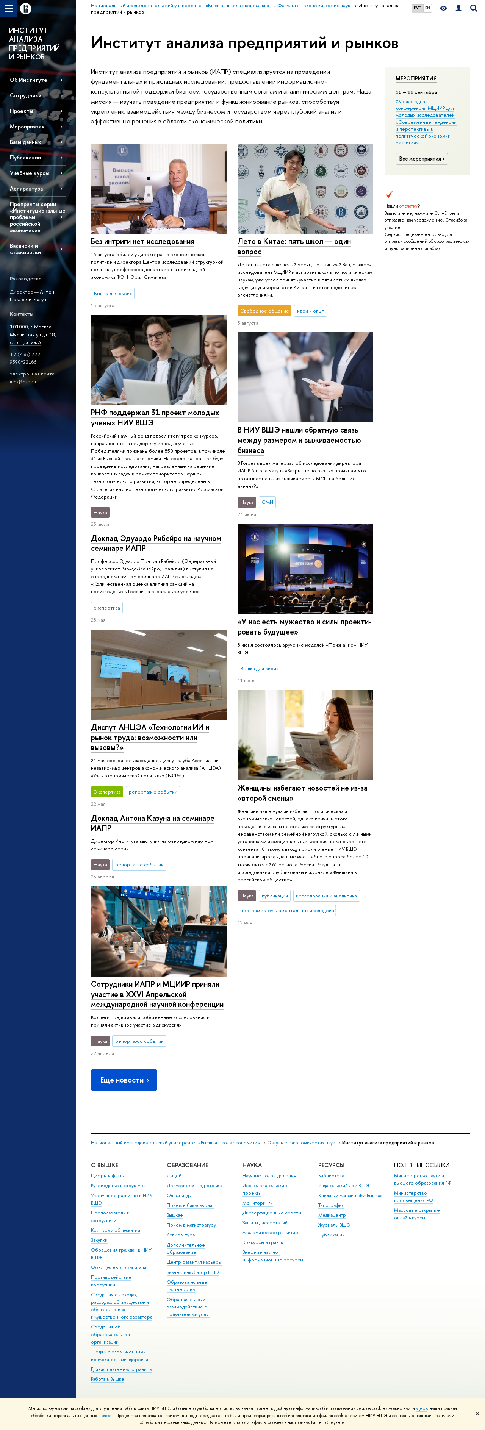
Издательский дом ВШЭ (343, 1185)
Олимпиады (179, 1195)
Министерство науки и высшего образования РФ (423, 1179)
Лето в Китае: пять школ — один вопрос (294, 246)
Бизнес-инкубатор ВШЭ (193, 1272)
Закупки (99, 1240)
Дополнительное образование (186, 1249)
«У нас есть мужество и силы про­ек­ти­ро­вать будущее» (305, 626)
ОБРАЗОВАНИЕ (187, 1165)
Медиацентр (332, 1215)
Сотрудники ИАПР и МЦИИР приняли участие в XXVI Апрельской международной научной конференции (157, 994)
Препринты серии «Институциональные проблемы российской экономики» (38, 217)
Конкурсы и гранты (263, 1242)
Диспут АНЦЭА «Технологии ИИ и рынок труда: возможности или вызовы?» (150, 737)
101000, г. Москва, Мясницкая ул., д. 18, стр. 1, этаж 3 (33, 334)
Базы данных (25, 141)
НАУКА (252, 1165)
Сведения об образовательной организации (110, 1334)
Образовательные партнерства (187, 1286)
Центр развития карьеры (194, 1262)
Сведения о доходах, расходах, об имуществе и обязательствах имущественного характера (121, 1305)
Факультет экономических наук (301, 1142)
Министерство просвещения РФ (413, 1197)
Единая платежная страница (121, 1369)
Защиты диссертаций (265, 1222)
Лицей (174, 1175)
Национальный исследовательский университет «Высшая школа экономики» (175, 1142)
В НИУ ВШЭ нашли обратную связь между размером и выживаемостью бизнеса (299, 440)
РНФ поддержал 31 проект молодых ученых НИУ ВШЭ (155, 417)
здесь (421, 1408)
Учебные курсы (29, 173)
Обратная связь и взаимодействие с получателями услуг (188, 1307)
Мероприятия (416, 78)
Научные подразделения (269, 1175)
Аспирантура (26, 188)
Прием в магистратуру (191, 1225)
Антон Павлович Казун (32, 295)
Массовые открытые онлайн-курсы (417, 1214)
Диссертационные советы (271, 1213)
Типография (331, 1205)
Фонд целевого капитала (118, 1267)
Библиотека (331, 1175)
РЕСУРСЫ (331, 1165)
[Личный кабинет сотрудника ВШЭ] (458, 8)
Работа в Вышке (107, 1379)
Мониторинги (257, 1203)
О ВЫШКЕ (104, 1165)
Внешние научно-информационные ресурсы (272, 1256)
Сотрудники (25, 95)
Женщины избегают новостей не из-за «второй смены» (303, 793)
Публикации (331, 1235)
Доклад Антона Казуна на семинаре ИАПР (152, 823)
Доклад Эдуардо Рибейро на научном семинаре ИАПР (156, 543)
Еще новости (122, 1080)
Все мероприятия (420, 158)
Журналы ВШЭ (334, 1225)
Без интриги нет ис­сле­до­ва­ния (142, 241)
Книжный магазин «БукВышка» (350, 1195)
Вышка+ (175, 1215)
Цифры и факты (108, 1175)
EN (427, 8)
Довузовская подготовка (194, 1185)
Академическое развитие (270, 1232)
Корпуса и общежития (115, 1230)
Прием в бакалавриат (190, 1205)
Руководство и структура (118, 1185)
